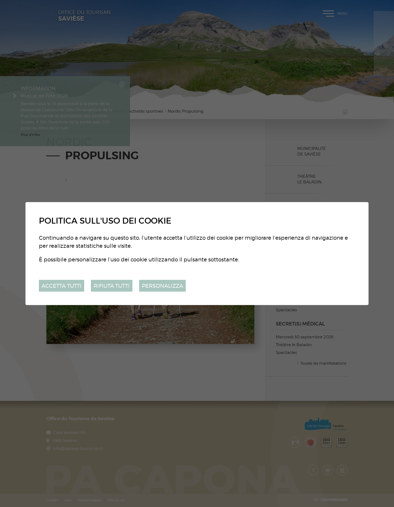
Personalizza (162, 285)
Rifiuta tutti (112, 285)
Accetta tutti (61, 285)
